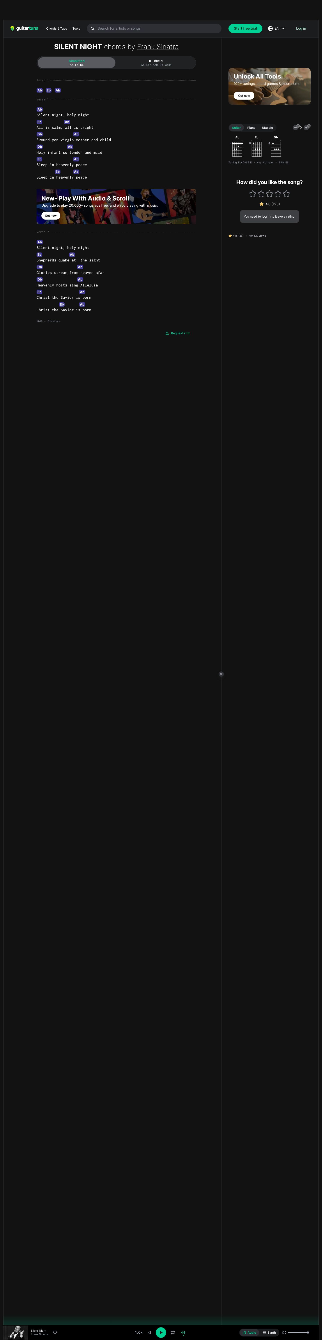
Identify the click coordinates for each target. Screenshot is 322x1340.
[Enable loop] (173, 1332)
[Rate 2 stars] (261, 193)
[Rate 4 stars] (277, 193)
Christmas (54, 321)
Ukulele (267, 127)
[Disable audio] (183, 1332)
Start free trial (245, 28)
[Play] (161, 1332)
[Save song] (55, 1332)
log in (266, 216)
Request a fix (180, 333)
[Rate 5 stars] (286, 193)
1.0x (139, 1332)
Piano (251, 127)
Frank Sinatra (158, 46)
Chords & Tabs (56, 28)
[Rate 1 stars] (252, 193)
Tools (76, 28)
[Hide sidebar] (221, 674)
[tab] (76, 62)
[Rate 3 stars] (269, 193)
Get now (51, 215)
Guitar (236, 127)
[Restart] (149, 1332)
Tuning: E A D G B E (240, 162)
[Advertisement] (151, 10)
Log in (301, 28)
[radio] (249, 1332)
